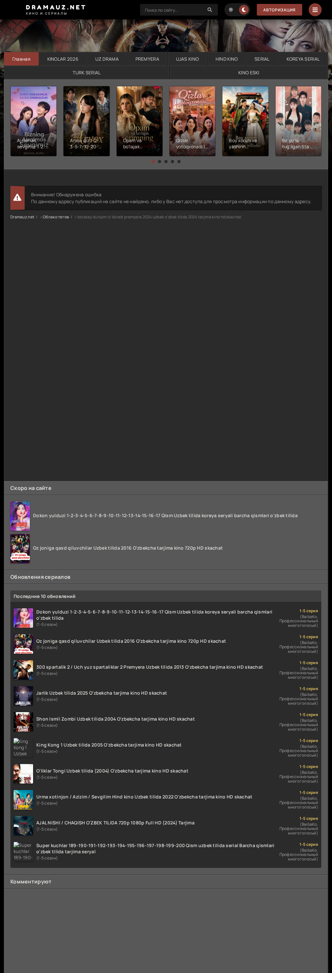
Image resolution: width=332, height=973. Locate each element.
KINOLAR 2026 (62, 59)
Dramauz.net (22, 217)
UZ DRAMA (107, 59)
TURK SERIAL (87, 72)
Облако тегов (56, 217)
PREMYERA (147, 59)
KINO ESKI (248, 72)
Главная (21, 59)
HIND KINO (227, 59)
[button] (153, 161)
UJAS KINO (187, 59)
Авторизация (279, 10)
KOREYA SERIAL (303, 59)
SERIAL (262, 59)
